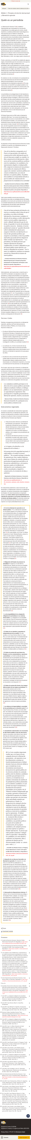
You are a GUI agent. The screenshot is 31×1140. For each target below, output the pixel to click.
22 (9, 920)
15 (4, 628)
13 (15, 558)
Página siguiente (23, 1137)
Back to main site (16, 1)
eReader (4, 8)
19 (16, 727)
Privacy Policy (4, 1131)
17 (20, 682)
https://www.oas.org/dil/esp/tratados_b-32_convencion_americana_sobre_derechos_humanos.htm (16, 482)
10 (27, 342)
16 (25, 649)
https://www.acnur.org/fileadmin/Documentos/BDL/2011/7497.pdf (15, 992)
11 (7, 532)
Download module (8, 931)
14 (12, 610)
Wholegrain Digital (20, 1131)
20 (19, 888)
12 (9, 542)
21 (26, 909)
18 (4, 703)
